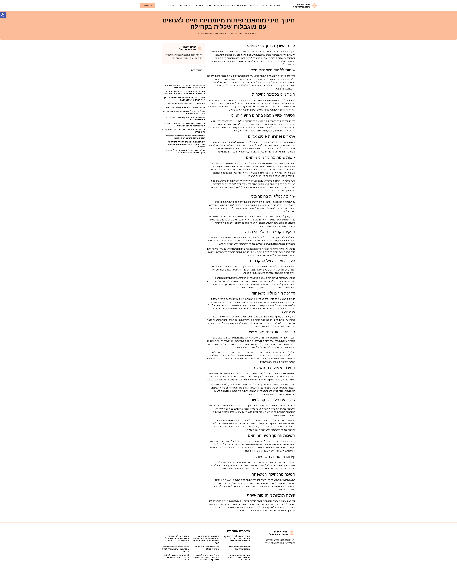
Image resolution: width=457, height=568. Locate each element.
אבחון (208, 5)
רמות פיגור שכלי (221, 5)
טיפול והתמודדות (185, 5)
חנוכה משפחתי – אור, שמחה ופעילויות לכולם (185, 107)
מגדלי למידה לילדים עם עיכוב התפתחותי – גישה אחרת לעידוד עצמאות (175, 549)
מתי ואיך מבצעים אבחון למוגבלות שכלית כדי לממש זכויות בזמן (238, 557)
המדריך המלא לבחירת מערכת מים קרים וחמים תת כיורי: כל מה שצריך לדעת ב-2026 (237, 538)
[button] (3, 15)
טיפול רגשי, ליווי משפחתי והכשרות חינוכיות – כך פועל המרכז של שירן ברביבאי (177, 538)
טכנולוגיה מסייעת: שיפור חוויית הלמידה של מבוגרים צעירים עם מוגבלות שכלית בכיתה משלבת (186, 144)
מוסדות (199, 5)
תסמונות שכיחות (239, 5)
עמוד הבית (275, 5)
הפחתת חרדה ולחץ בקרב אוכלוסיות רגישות (186, 104)
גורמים (264, 5)
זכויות (171, 5)
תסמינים (254, 5)
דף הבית (256, 33)
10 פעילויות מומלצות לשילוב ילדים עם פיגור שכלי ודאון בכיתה (176, 557)
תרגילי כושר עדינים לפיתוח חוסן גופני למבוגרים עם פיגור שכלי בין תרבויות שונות (206, 557)
